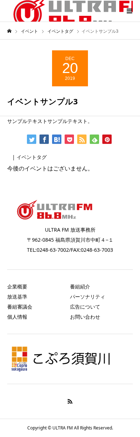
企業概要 (17, 286)
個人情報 (17, 316)
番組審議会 (19, 306)
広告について (85, 306)
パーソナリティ (87, 296)
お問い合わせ (85, 316)
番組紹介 (80, 286)
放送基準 (17, 296)
